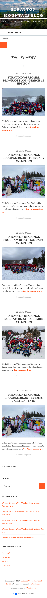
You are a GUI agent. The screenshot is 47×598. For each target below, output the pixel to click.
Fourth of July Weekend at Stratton (18, 537)
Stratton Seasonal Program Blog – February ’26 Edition (23, 158)
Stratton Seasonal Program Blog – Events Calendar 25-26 (24, 398)
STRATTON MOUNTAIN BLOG (23, 12)
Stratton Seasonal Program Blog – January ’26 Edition (23, 240)
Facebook (6, 553)
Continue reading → (32, 291)
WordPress (36, 584)
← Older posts (9, 466)
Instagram (6, 557)
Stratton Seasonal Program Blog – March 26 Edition (23, 80)
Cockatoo (31, 588)
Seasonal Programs (23, 136)
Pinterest (6, 565)
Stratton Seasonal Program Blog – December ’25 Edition (23, 319)
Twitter (5, 561)
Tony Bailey (25, 73)
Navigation (14, 32)
